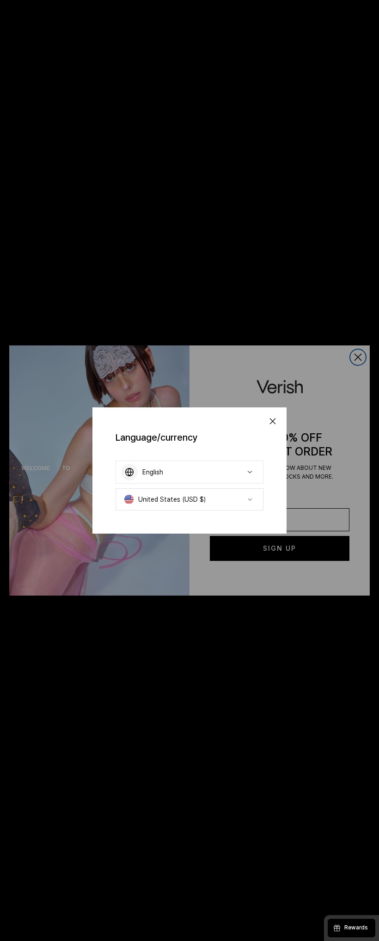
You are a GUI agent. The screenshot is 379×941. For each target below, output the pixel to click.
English (152, 472)
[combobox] (189, 472)
